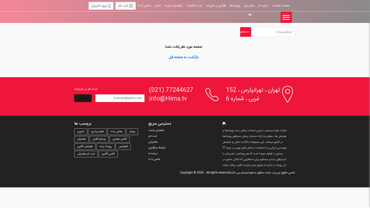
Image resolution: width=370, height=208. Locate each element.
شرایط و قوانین (157, 147)
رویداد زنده (105, 146)
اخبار (158, 5)
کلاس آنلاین (108, 154)
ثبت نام (123, 5)
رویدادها (235, 5)
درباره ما (263, 5)
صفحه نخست (281, 5)
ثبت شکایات (194, 5)
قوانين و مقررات (216, 5)
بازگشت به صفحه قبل (184, 57)
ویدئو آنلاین (99, 139)
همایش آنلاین (84, 146)
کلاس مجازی (120, 139)
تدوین (80, 131)
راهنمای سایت (173, 5)
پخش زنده (116, 131)
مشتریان (249, 5)
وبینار (132, 131)
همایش (81, 139)
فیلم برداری (97, 131)
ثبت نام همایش (86, 154)
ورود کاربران (99, 5)
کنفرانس (123, 146)
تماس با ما (144, 5)
